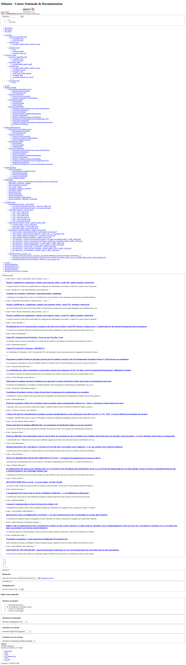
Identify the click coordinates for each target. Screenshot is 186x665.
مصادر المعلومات (18, 71)
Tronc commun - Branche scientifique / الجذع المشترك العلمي (31, 237)
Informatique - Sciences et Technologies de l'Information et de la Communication (33, 181)
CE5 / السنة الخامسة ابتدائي (21, 219)
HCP (6, 653)
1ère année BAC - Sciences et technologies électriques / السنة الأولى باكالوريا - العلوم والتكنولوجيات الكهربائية (46, 239)
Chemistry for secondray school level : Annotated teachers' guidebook (33, 293)
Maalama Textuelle (10, 87)
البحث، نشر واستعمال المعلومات (22, 77)
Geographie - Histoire (15, 190)
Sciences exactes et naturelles (21, 96)
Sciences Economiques (16, 195)
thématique (5, 622)
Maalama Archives (10, 167)
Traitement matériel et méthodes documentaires (26, 113)
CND (6, 654)
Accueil (7, 86)
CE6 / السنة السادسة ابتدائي (21, 221)
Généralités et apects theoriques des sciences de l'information (30, 108)
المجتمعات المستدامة (19, 53)
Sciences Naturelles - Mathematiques (20, 197)
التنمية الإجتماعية (17, 40)
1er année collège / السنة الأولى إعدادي (24, 224)
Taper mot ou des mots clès (10, 578)
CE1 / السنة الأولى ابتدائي (20, 211)
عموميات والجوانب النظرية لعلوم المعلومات (26, 44)
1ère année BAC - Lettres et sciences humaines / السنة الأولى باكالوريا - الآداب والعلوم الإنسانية (41, 248)
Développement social (19, 93)
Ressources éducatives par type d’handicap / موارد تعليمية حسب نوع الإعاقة (35, 259)
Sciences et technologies (16, 94)
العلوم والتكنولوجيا (14, 62)
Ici (9, 20)
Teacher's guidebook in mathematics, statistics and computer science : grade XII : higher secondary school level (50, 283)
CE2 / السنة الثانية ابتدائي (20, 213)
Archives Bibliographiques (17, 178)
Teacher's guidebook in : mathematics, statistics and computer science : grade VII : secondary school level (47, 304)
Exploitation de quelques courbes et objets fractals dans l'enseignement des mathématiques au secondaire (47, 392)
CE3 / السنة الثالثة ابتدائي (20, 215)
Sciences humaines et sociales (21, 140)
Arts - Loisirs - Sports (15, 187)
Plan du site (8, 30)
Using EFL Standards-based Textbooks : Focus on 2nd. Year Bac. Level (34, 337)
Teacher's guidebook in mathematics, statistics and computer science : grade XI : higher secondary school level (49, 315)
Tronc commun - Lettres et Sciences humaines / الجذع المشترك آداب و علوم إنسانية (38, 233)
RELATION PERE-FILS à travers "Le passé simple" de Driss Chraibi (34, 482)
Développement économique (21, 91)
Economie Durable (18, 103)
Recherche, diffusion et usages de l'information (26, 117)
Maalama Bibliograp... (11, 264)
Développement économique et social (20, 89)
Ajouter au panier (7, 275)
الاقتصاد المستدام (18, 51)
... (13, 46)
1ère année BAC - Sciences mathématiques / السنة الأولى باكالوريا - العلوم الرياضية (38, 244)
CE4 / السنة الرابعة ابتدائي (20, 217)
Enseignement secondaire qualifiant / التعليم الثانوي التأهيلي (27, 230)
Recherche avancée (47, 578)
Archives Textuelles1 (15, 169)
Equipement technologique (20, 120)
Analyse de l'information (19, 115)
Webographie (9, 180)
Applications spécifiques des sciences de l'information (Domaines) (32, 122)
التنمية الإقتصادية (17, 38)
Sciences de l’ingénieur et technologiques (25, 98)
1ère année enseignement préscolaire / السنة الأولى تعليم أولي (31, 206)
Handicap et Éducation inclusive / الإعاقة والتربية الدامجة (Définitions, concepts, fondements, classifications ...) (46, 255)
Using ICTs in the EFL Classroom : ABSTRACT (25, 348)
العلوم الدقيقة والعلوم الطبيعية (22, 64)
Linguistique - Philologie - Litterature (20, 188)
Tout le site (12, 22)
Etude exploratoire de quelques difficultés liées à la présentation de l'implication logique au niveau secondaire (49, 425)
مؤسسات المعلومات (19, 70)
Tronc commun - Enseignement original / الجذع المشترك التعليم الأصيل (34, 232)
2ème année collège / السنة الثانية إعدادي (25, 226)
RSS (6, 660)
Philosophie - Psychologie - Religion (20, 183)
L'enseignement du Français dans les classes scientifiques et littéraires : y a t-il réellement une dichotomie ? (48, 493)
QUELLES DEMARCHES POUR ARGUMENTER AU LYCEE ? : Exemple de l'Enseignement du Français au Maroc (53, 458)
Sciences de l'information (16, 106)
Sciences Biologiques (15, 193)
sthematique (6, 631)
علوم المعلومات (14, 42)
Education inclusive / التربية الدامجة (20, 254)
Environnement (17, 101)
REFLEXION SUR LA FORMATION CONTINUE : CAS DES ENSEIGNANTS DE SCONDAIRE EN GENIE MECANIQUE (57, 515)
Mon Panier (8, 28)
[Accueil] (11, 14)
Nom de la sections (8, 589)
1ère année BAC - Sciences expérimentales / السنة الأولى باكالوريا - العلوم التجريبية (38, 243)
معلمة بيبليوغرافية (10, 55)
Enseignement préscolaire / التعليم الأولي (21, 204)
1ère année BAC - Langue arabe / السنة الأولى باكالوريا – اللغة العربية (34, 246)
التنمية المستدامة (14, 47)
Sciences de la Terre (15, 192)
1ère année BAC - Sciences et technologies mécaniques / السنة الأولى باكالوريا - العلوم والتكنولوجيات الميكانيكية (47, 241)
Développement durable (16, 99)
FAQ (6, 658)
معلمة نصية (8, 35)
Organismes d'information (20, 110)
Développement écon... (12, 266)
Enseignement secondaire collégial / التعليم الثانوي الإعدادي (27, 222)
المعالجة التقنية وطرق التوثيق (21, 73)
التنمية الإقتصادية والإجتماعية (18, 37)
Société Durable (17, 105)
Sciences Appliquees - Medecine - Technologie (23, 199)
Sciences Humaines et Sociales (18, 185)
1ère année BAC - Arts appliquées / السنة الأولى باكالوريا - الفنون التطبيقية (35, 250)
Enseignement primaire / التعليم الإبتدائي (21, 210)
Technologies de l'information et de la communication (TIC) (30, 119)
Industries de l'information (20, 124)
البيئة (14, 49)
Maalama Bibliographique (13, 127)
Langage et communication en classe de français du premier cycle (32, 504)
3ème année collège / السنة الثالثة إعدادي (25, 228)
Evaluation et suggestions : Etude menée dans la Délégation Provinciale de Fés (37, 539)
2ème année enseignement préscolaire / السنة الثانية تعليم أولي (31, 208)
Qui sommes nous (10, 656)
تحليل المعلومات (17, 75)
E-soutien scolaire (10, 202)
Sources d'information (19, 112)
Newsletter (8, 31)
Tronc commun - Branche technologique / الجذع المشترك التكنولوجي (33, 235)
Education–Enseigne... (11, 269)
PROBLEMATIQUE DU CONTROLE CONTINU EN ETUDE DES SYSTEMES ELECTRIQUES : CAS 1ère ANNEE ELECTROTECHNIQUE (64, 447)
